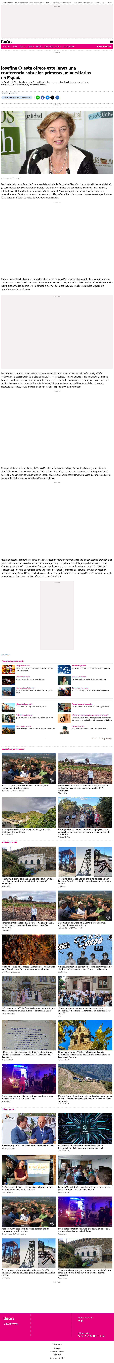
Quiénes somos (57, 1345)
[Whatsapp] (38, 98)
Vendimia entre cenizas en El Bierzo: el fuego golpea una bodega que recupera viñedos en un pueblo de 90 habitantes (84, 788)
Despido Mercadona (88, 2)
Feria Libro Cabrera (77, 2)
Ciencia (39, 47)
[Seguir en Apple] (82, 1321)
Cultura (22, 47)
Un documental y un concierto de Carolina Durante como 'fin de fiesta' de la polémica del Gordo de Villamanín (85, 967)
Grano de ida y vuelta (45, 2)
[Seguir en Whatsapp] (101, 1336)
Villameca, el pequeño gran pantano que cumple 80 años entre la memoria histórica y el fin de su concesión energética (28, 881)
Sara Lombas (62, 972)
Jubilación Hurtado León (106, 2)
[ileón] (15, 1318)
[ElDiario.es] (104, 47)
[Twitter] (52, 98)
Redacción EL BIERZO (9, 791)
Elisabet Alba (62, 793)
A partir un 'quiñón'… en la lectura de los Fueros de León (28, 1145)
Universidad (48, 47)
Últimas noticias (8, 1109)
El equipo (57, 1348)
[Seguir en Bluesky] (79, 1336)
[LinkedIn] (57, 98)
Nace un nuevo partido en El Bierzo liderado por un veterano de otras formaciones (25, 786)
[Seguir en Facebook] (85, 1336)
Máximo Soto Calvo (8, 1148)
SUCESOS (97, 2)
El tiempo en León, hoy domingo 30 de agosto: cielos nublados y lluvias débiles (26, 830)
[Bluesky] (48, 98)
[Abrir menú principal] (111, 42)
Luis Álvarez (62, 886)
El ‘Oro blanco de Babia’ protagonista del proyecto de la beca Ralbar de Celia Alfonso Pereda (27, 1188)
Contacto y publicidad (57, 1358)
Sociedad (31, 47)
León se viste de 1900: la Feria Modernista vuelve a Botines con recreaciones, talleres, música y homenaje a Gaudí (28, 1009)
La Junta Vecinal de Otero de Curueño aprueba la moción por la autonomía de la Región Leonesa (84, 1188)
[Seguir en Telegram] (88, 1336)
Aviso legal (57, 1355)
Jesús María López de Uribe (11, 972)
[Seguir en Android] (79, 1321)
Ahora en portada (9, 842)
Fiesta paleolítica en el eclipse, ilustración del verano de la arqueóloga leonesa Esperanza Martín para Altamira (28, 967)
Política (15, 47)
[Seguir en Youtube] (94, 1336)
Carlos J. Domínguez (8, 1013)
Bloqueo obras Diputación (21, 2)
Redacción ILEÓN (7, 835)
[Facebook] (43, 98)
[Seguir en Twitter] (82, 1336)
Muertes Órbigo (55, 2)
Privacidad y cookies (57, 1351)
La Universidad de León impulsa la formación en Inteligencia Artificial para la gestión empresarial (80, 1146)
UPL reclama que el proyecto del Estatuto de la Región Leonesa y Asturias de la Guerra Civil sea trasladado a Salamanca (27, 1054)
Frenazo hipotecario (34, 2)
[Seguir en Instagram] (91, 1336)
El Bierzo (58, 47)
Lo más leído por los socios (13, 749)
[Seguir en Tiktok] (98, 1336)
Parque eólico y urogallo (66, 2)
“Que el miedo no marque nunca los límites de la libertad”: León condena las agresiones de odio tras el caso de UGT (85, 1010)
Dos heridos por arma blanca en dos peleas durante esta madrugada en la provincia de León (27, 1097)
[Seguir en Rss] (103, 1336)
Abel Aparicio (6, 886)
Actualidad (6, 47)
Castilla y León (68, 47)
